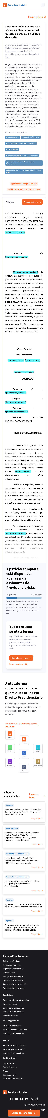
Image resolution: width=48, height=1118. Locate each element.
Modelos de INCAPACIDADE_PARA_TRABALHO (21, 143)
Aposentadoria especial (13, 980)
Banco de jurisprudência (13, 1008)
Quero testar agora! (22, 1113)
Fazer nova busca (35, 17)
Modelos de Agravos (12, 137)
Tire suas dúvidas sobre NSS (15, 1029)
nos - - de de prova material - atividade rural (23, 905)
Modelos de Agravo (12, 150)
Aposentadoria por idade (13, 988)
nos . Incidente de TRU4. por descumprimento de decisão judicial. (22, 927)
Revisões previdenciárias (13, 1049)
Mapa (5, 1071)
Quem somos (9, 1063)
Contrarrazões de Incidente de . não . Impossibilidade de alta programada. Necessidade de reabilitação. (22, 836)
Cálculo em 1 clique (11, 961)
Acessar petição (31, 202)
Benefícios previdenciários (14, 1045)
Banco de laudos (10, 1004)
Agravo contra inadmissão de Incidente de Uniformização (20, 163)
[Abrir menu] (43, 5)
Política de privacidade (13, 1079)
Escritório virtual (10, 1016)
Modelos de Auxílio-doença (31, 137)
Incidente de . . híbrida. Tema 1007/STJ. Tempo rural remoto (22, 860)
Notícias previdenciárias (13, 1033)
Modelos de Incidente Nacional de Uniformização (22, 156)
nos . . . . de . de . (23, 812)
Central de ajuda (10, 1067)
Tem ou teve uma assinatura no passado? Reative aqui (21, 725)
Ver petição (35, 819)
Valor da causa (9, 973)
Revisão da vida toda (12, 965)
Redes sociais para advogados (16, 1000)
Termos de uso (9, 1075)
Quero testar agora (19, 658)
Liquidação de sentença (13, 969)
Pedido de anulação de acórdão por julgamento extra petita (23, 171)
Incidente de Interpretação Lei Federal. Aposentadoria (22, 883)
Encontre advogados (12, 1026)
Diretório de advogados (13, 1012)
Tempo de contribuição (13, 976)
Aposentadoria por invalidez (15, 984)
